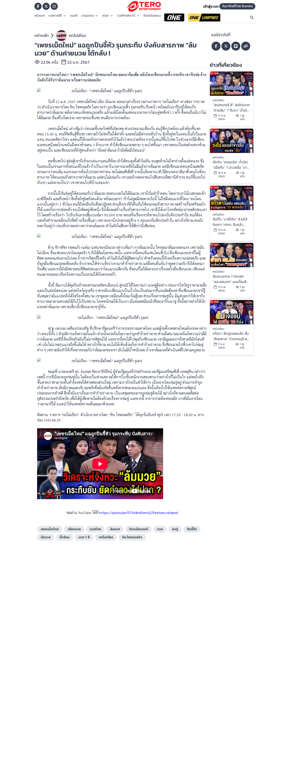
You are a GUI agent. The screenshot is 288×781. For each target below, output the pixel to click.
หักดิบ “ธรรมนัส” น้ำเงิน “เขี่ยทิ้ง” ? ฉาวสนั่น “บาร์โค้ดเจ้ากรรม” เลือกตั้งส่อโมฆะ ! (231, 164)
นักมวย (46, 537)
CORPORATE (126, 15)
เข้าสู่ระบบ (210, 6)
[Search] (252, 17)
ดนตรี (74, 15)
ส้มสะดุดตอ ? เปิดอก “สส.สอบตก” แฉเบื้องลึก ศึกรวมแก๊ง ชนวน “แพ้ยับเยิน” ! (231, 279)
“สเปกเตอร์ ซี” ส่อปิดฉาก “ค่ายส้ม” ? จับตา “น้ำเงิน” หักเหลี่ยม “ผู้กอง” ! (231, 107)
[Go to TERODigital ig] (54, 6)
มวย (160, 529)
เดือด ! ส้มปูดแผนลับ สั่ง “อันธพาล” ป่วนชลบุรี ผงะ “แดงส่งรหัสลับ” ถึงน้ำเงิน (231, 336)
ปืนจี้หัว (192, 529)
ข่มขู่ (175, 529)
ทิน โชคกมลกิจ (132, 537)
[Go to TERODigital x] (46, 6)
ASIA (105, 15)
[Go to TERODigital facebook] (38, 6)
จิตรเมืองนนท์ (138, 529)
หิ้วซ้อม (65, 537)
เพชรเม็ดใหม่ (50, 529)
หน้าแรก (39, 15)
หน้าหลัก (41, 35)
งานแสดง (87, 15)
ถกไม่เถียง (77, 35)
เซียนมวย (74, 529)
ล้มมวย (115, 529)
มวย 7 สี (84, 537)
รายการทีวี (55, 15)
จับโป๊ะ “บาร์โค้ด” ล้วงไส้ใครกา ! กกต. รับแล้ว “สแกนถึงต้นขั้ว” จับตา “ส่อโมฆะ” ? (230, 221)
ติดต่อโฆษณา (152, 15)
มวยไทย (95, 529)
